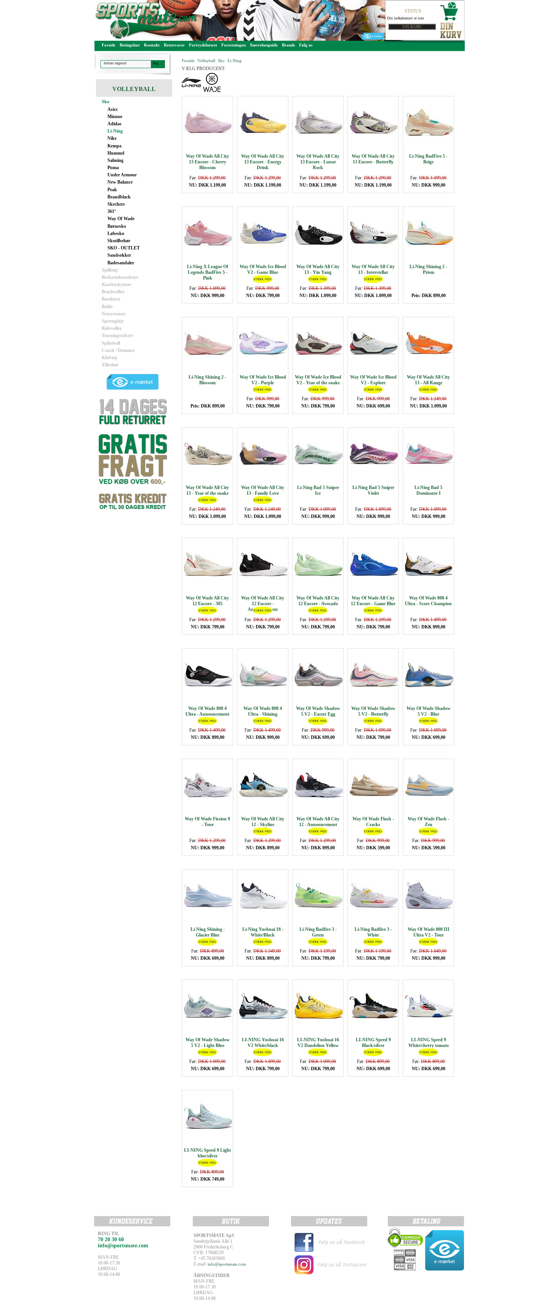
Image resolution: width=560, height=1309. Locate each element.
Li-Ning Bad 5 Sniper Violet (373, 490)
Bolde (107, 306)
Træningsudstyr (117, 335)
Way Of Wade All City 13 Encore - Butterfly (373, 159)
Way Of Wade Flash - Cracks (373, 821)
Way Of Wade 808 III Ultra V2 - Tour (429, 932)
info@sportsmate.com (227, 1264)
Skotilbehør (118, 240)
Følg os (305, 45)
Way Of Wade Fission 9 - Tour (207, 821)
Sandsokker (119, 255)
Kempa (114, 146)
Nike (112, 138)
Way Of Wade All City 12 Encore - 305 (207, 600)
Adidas (114, 123)
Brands (288, 45)
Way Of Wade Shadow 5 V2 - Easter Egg (318, 711)
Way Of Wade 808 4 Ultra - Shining (262, 711)
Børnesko (116, 226)
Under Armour (122, 174)
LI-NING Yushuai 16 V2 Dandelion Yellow (318, 1042)
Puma (113, 167)
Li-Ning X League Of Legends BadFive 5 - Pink (207, 272)
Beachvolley (113, 291)
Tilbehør (110, 365)
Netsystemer (114, 313)
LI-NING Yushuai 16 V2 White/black (263, 1042)
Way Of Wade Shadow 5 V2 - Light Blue (208, 1042)
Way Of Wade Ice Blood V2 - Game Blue (263, 269)
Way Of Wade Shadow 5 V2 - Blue (428, 711)
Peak (112, 189)
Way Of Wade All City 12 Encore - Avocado (317, 600)
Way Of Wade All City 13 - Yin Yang (317, 269)
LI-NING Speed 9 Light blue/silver (207, 1153)
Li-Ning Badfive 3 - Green (318, 932)
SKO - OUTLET (123, 248)
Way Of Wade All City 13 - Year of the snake (207, 490)
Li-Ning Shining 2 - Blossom (207, 379)
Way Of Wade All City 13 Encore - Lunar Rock (317, 161)
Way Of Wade (120, 218)
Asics (112, 109)
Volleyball (206, 60)
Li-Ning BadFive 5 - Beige (428, 159)
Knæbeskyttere (116, 284)
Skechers (116, 204)
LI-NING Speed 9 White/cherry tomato (428, 1042)
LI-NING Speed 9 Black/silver (373, 1042)
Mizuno (114, 116)
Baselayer (111, 299)
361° (111, 211)
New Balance (120, 182)
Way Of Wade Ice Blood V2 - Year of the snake (318, 379)
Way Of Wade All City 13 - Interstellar (373, 269)
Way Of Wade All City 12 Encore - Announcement (262, 603)
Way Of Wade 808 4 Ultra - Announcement (207, 711)
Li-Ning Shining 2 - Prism (428, 269)
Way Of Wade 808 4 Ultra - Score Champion (428, 600)
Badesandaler (120, 262)
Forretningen (233, 45)
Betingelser (130, 45)
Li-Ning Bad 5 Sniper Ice (318, 490)
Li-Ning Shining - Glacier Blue (207, 932)
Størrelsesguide (264, 45)
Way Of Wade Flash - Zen (428, 821)
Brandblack (119, 197)
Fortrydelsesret (203, 45)
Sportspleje (113, 321)
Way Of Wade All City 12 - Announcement (317, 821)
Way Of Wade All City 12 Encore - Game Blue (373, 600)
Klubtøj (109, 357)
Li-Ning (115, 131)
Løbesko (115, 233)
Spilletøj (110, 270)
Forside (108, 45)
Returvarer (174, 45)
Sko (105, 101)
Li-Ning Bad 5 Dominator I (428, 490)
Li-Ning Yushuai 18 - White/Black (262, 932)
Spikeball (111, 343)
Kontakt (152, 45)
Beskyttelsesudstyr (120, 277)
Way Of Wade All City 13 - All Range (428, 379)
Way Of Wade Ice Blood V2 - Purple (263, 379)
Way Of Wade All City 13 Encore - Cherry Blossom (207, 161)
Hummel (115, 153)
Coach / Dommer (118, 350)
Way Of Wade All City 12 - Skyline (262, 821)
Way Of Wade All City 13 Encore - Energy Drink (262, 161)
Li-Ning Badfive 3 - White (373, 932)
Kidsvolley (112, 328)
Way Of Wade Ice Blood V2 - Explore (373, 379)
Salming (115, 160)
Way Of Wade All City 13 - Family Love (262, 490)
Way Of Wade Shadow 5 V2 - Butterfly (373, 711)
